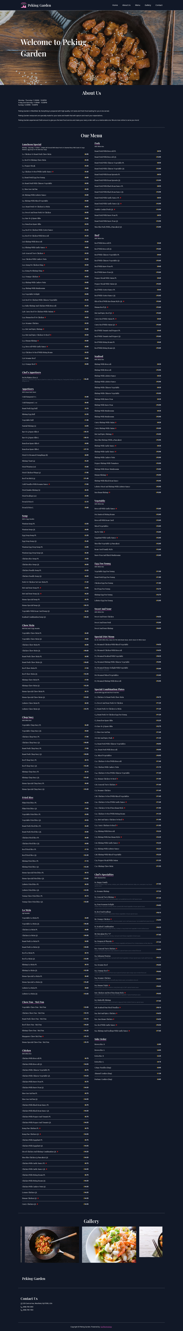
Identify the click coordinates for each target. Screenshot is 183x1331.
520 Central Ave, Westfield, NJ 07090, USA (37, 1298)
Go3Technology (106, 1321)
